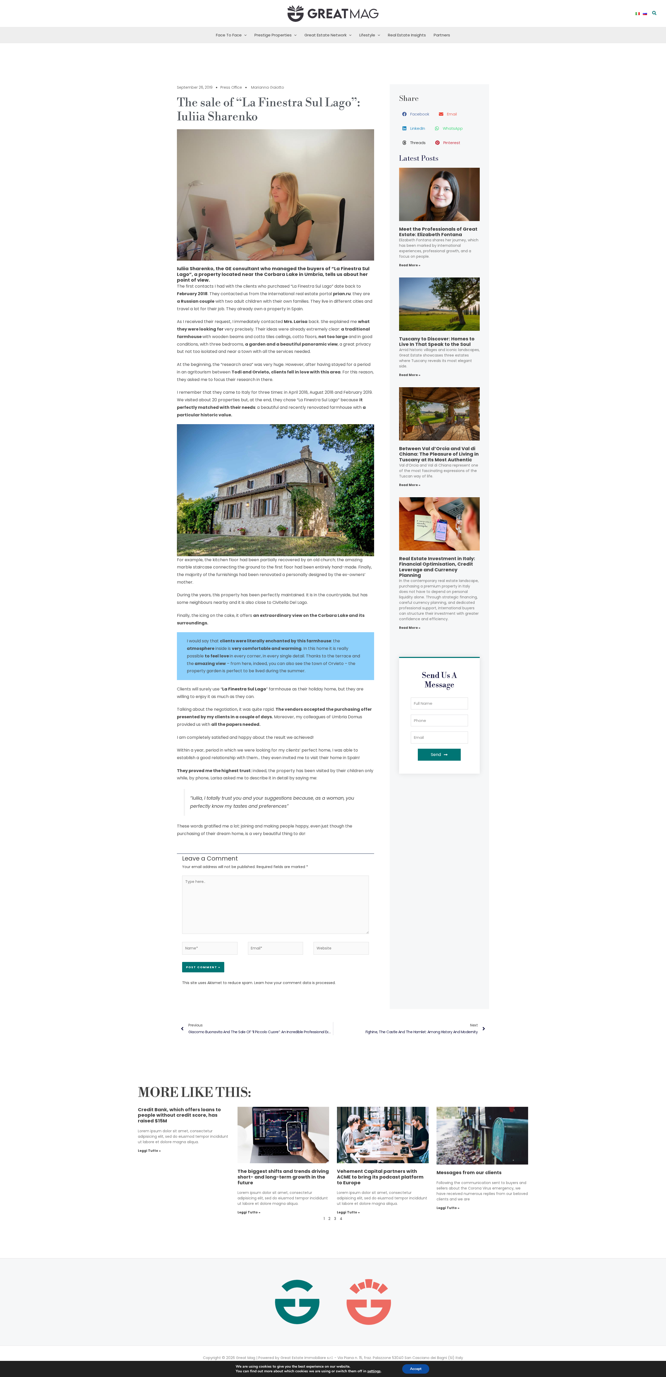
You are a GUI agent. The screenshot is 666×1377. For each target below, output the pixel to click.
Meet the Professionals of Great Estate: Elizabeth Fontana (438, 232)
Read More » (409, 265)
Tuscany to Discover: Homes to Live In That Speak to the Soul (437, 341)
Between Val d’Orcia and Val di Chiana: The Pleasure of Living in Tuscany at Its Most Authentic (439, 454)
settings (374, 1371)
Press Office (231, 87)
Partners (442, 35)
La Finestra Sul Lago (244, 689)
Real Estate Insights (407, 35)
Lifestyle (367, 35)
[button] (654, 13)
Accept (415, 1368)
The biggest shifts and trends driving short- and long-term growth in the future (283, 1177)
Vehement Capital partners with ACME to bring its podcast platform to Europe (380, 1177)
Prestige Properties (273, 35)
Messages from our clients (469, 1172)
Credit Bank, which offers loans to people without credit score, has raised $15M (179, 1115)
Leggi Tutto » (149, 1150)
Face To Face (229, 35)
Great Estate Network (325, 35)
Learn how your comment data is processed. (295, 982)
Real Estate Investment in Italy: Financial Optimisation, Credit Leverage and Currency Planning (437, 567)
